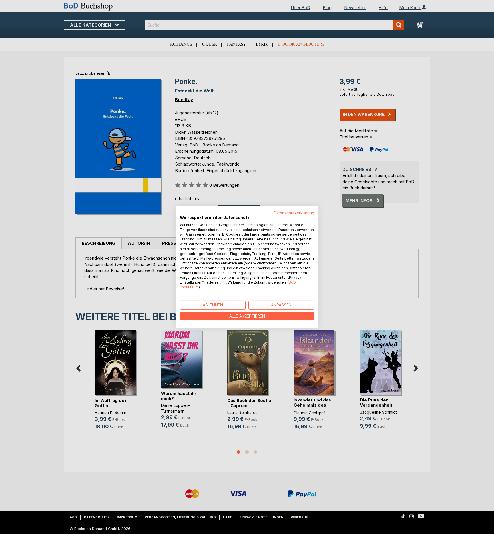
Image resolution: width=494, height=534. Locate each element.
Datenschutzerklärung (294, 213)
